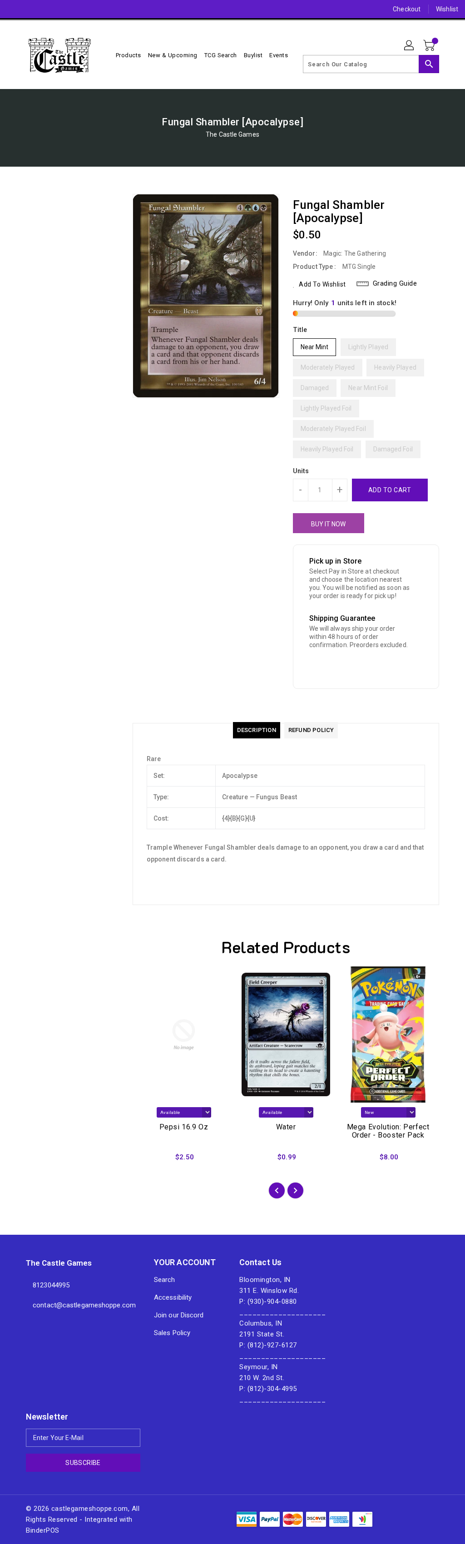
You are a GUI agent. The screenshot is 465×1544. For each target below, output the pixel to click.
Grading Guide (395, 283)
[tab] (256, 730)
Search (164, 1280)
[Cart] (430, 46)
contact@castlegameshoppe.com (73, 1305)
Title (300, 329)
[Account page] (410, 46)
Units (301, 471)
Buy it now (328, 524)
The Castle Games (232, 134)
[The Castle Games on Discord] (14, 9)
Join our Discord (179, 1315)
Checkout (406, 9)
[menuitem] (128, 55)
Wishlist (447, 9)
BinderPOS (42, 1530)
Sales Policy (172, 1333)
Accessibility (173, 1297)
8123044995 (51, 1285)
